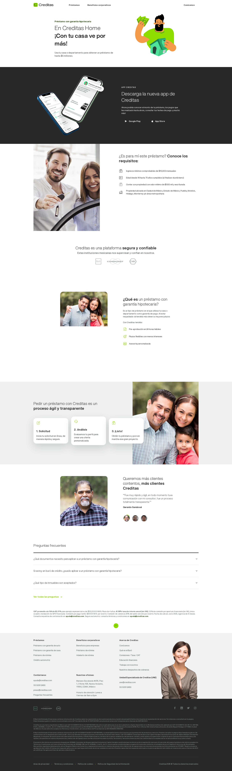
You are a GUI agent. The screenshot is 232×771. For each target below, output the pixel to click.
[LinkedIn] (181, 708)
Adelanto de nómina (85, 655)
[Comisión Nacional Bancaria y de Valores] (58, 708)
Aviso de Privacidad (95, 729)
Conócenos (124, 646)
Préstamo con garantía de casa (47, 650)
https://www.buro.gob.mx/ (42, 721)
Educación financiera (128, 660)
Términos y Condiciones (70, 729)
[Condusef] (46, 708)
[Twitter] (188, 708)
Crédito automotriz (41, 660)
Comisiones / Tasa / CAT (129, 655)
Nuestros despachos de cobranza (134, 670)
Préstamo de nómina (42, 655)
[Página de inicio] (43, 5)
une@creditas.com (127, 682)
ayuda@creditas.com (42, 680)
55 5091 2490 (39, 685)
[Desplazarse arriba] (116, 625)
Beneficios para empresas (87, 646)
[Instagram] (195, 708)
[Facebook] (174, 708)
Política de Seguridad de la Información (114, 764)
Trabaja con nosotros (128, 665)
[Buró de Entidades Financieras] (35, 708)
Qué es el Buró (125, 650)
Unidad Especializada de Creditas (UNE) (137, 677)
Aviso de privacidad (41, 764)
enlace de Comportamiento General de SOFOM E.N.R (128, 721)
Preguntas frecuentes (42, 695)
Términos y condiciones (63, 764)
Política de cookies (85, 764)
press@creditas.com (42, 690)
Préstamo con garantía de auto (46, 646)
